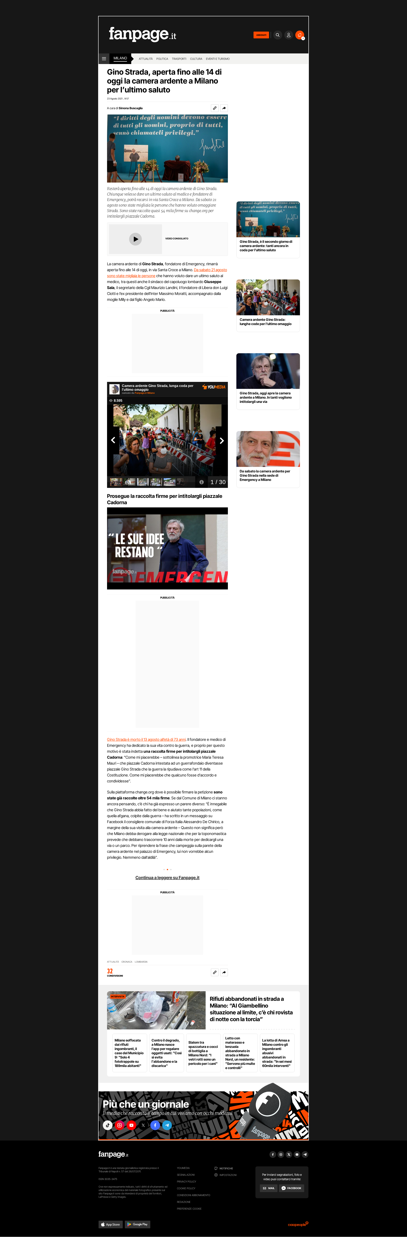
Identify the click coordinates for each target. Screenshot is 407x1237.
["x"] (143, 1125)
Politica (162, 58)
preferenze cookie (189, 1208)
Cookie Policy (186, 1188)
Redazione (184, 1201)
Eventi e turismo (218, 58)
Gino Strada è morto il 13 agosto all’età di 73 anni (146, 739)
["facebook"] (155, 1125)
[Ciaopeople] (298, 1225)
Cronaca (126, 962)
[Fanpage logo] (137, 34)
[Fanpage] (113, 1154)
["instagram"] (119, 1125)
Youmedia (183, 1168)
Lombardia (141, 962)
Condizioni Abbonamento (193, 1195)
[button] (224, 108)
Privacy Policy (186, 1181)
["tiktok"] (108, 1125)
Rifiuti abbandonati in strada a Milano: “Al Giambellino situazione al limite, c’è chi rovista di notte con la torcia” (251, 1008)
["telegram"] (167, 1125)
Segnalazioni (186, 1174)
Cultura (196, 58)
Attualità (146, 58)
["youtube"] (131, 1125)
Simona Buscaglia (131, 108)
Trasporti (179, 58)
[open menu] (104, 58)
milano (120, 58)
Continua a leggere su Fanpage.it (167, 877)
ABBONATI (261, 35)
